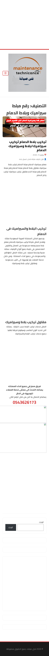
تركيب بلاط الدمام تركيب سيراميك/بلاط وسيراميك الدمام (27, 146)
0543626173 (24, 402)
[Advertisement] (24, 24)
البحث (41, 522)
